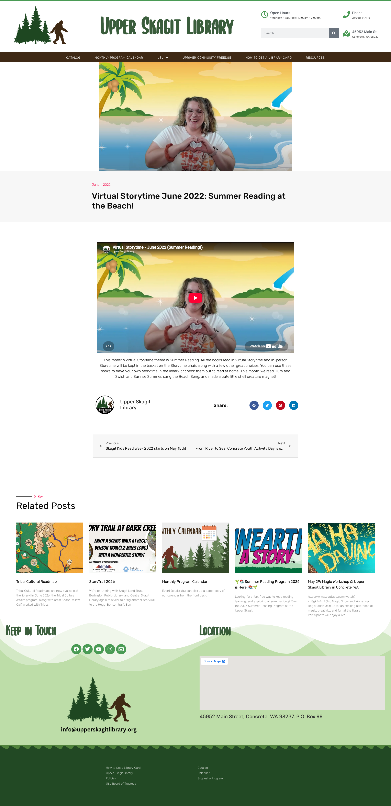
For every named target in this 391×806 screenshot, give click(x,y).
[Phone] (346, 14)
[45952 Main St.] (346, 33)
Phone (357, 13)
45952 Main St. (365, 32)
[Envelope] (121, 649)
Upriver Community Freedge (207, 57)
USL (160, 57)
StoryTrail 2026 (102, 581)
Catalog (73, 57)
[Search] (334, 33)
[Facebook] (76, 649)
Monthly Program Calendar (118, 57)
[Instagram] (110, 649)
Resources (315, 57)
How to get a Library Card (269, 57)
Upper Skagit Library (167, 26)
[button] (254, 405)
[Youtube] (99, 649)
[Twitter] (87, 649)
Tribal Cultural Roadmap (37, 581)
